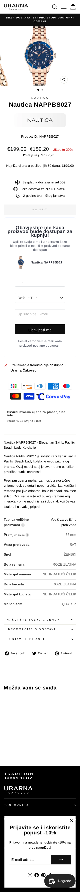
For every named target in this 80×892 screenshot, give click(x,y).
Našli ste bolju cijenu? (33, 619)
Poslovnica (16, 805)
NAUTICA (40, 97)
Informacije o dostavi (31, 629)
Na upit (39, 209)
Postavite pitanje (26, 638)
